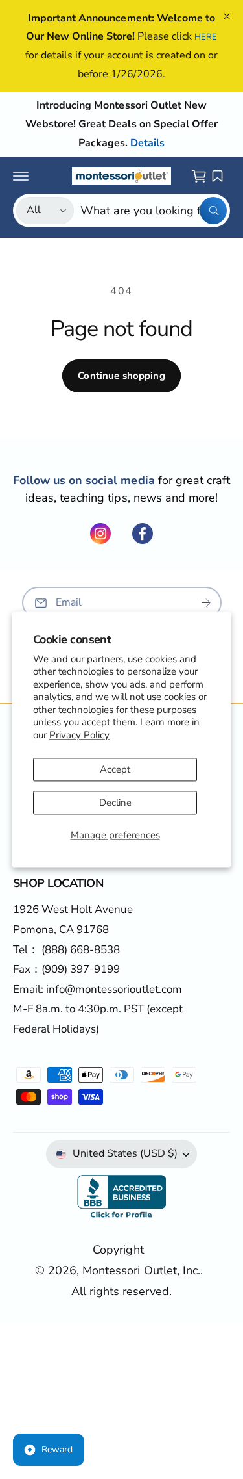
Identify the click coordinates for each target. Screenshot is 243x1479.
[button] (20, 176)
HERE (205, 37)
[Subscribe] (206, 603)
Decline (115, 803)
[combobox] (153, 210)
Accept (115, 770)
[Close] (227, 16)
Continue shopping (121, 375)
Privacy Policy (79, 734)
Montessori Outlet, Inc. (141, 1270)
